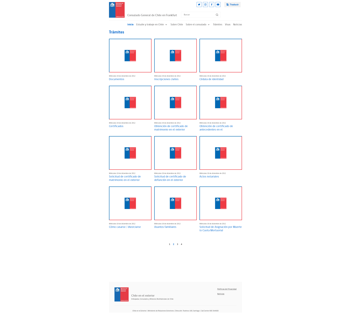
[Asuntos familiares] (175, 203)
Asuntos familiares (165, 227)
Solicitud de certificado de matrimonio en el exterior (125, 178)
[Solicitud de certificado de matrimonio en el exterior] (130, 153)
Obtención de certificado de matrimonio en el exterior (171, 128)
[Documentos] (130, 55)
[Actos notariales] (220, 153)
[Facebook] (211, 4)
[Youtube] (218, 4)
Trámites (217, 24)
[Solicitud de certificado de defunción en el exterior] (175, 153)
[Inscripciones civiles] (175, 55)
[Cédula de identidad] (220, 55)
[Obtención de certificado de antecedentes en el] (220, 102)
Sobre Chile (177, 24)
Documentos (116, 79)
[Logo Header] (117, 10)
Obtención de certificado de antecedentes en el (216, 128)
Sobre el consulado (196, 24)
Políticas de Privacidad (227, 289)
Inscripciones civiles (166, 79)
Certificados (116, 126)
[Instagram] (205, 4)
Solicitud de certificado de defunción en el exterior (170, 178)
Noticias (237, 24)
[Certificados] (130, 102)
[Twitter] (199, 4)
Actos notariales (209, 177)
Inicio (130, 24)
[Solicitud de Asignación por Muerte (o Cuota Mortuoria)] (220, 203)
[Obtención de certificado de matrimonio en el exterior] (175, 102)
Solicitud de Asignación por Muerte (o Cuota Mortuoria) (220, 228)
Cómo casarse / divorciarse (125, 227)
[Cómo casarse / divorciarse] (130, 203)
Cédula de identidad (211, 79)
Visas (227, 24)
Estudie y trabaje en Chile (150, 24)
